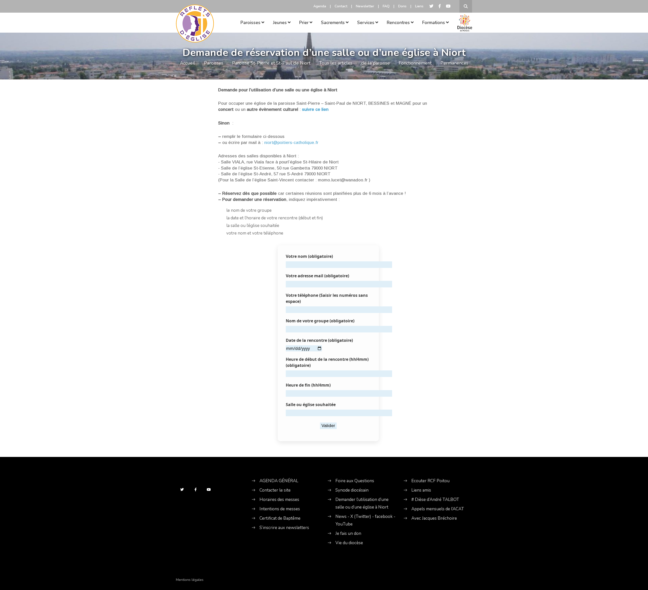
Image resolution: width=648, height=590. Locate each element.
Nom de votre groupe (320, 321)
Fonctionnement (415, 63)
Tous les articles (335, 63)
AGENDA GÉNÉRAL (278, 481)
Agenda (319, 6)
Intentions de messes (279, 509)
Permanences (454, 63)
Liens (419, 6)
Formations (433, 22)
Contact (341, 6)
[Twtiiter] (431, 6)
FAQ (386, 6)
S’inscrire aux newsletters (284, 528)
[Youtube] (448, 6)
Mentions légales (190, 579)
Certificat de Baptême (279, 518)
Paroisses (250, 22)
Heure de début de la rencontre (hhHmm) (327, 362)
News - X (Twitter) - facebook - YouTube (365, 520)
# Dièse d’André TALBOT (435, 499)
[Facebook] (439, 6)
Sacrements (333, 22)
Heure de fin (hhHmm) (308, 385)
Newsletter (365, 6)
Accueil (187, 63)
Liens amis (421, 490)
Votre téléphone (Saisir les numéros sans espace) (327, 298)
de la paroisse (375, 63)
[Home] (195, 16)
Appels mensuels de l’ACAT (437, 509)
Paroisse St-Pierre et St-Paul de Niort (271, 63)
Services (365, 22)
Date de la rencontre (319, 340)
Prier (304, 22)
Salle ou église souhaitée (311, 404)
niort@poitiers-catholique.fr (291, 142)
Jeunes (280, 22)
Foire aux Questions (354, 481)
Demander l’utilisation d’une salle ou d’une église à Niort (362, 503)
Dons (402, 6)
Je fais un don (348, 533)
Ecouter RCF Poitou (430, 481)
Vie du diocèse (349, 543)
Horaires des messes (279, 499)
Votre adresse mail (317, 276)
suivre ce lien (315, 109)
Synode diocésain (352, 490)
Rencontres (398, 22)
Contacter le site (275, 490)
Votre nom (309, 256)
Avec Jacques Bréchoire (434, 518)
